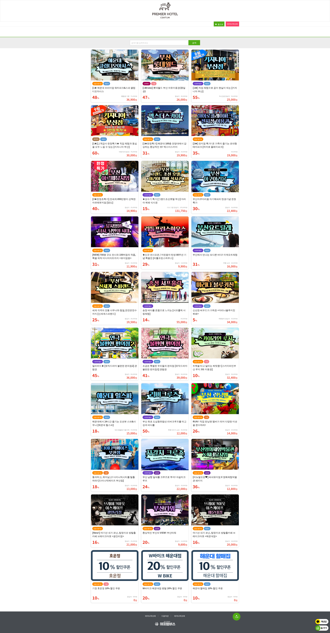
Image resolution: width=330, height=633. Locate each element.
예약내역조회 (232, 24)
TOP (236, 617)
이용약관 (165, 615)
